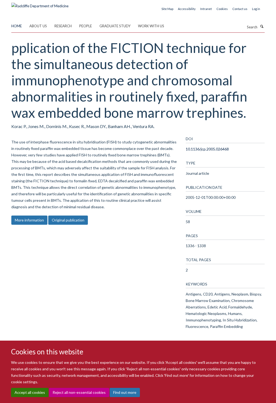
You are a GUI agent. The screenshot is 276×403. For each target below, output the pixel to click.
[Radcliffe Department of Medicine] (39, 4)
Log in (256, 9)
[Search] (262, 26)
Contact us (239, 9)
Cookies (222, 9)
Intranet (206, 9)
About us (38, 26)
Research (63, 26)
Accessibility (187, 9)
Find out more (124, 392)
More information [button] (29, 220)
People (85, 26)
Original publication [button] (68, 220)
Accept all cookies (30, 392)
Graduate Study (114, 26)
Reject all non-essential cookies (79, 392)
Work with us (151, 26)
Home (16, 26)
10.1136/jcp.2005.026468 (207, 149)
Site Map (167, 9)
